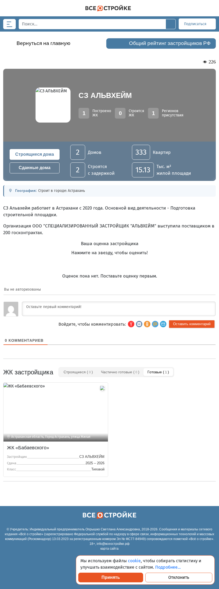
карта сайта (109, 548)
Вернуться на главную (43, 43)
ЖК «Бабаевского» (28, 447)
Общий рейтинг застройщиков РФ (169, 43)
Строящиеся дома (34, 154)
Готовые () (158, 372)
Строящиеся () (78, 372)
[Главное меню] (9, 24)
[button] (163, 324)
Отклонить (178, 577)
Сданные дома (34, 167)
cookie (134, 560)
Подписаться (196, 24)
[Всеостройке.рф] (108, 8)
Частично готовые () (120, 372)
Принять (110, 577)
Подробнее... (168, 567)
